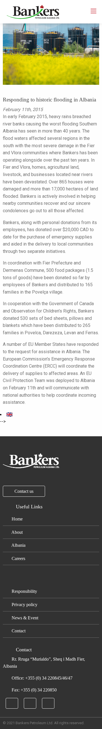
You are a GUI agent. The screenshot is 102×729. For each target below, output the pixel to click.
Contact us (23, 491)
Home (16, 519)
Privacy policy (23, 604)
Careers (17, 558)
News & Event (24, 617)
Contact (18, 630)
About (16, 532)
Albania (18, 545)
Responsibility (23, 591)
